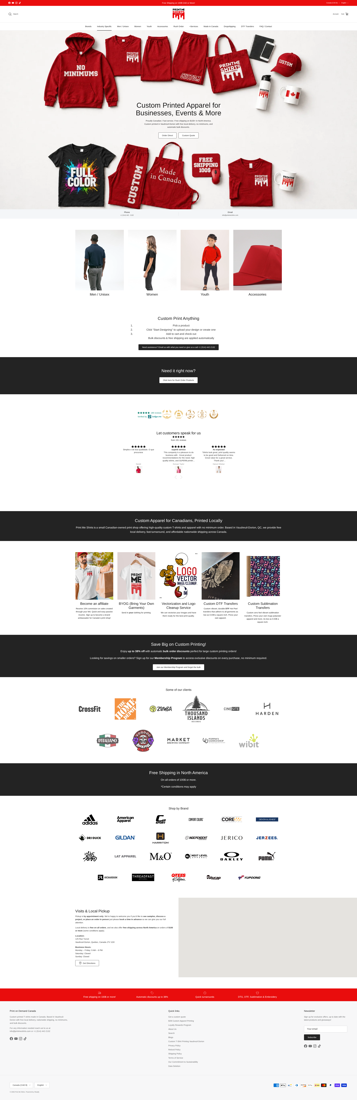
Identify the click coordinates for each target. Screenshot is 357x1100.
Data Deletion (174, 1066)
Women (137, 26)
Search (171, 1033)
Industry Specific (104, 26)
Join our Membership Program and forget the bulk (178, 667)
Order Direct (167, 135)
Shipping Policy (175, 1054)
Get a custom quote (177, 1017)
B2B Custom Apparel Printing (181, 1021)
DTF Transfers (247, 26)
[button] (176, 477)
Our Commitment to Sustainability (183, 1062)
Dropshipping (230, 26)
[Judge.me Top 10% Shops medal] (213, 414)
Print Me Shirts (20, 1092)
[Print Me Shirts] (178, 14)
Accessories (162, 26)
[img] (178, 436)
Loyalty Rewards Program (179, 1025)
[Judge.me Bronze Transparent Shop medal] (190, 414)
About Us (172, 1029)
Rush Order (178, 26)
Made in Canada (211, 26)
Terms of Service (175, 1058)
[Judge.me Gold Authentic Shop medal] (166, 414)
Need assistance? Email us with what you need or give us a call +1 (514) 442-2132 (178, 347)
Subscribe (312, 1037)
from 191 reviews (178, 440)
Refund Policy (174, 1049)
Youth (149, 26)
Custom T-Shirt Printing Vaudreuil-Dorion (186, 1041)
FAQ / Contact (266, 26)
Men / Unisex (123, 26)
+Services (193, 26)
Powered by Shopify (32, 1092)
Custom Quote (188, 135)
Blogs (170, 1037)
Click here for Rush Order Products (178, 380)
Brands (88, 26)
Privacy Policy (174, 1045)
